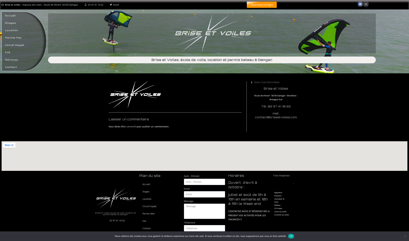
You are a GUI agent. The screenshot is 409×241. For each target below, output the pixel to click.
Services (11, 59)
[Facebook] (360, 4)
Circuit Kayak (14, 45)
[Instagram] (365, 4)
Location (11, 30)
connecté (131, 126)
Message (188, 201)
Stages (10, 23)
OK (291, 236)
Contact (11, 67)
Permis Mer (13, 37)
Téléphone (189, 222)
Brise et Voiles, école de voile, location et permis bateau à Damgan (211, 60)
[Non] (405, 236)
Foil (7, 52)
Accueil (10, 15)
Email (187, 188)
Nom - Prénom (191, 176)
